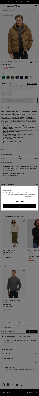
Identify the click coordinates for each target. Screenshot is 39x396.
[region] (19, 198)
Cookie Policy (28, 196)
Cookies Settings (19, 201)
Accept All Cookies (19, 206)
